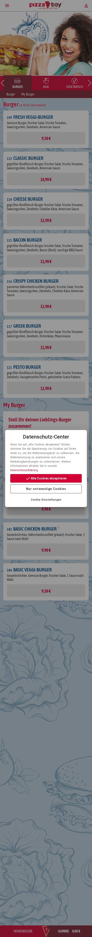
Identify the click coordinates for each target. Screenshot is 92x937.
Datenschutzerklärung (24, 470)
